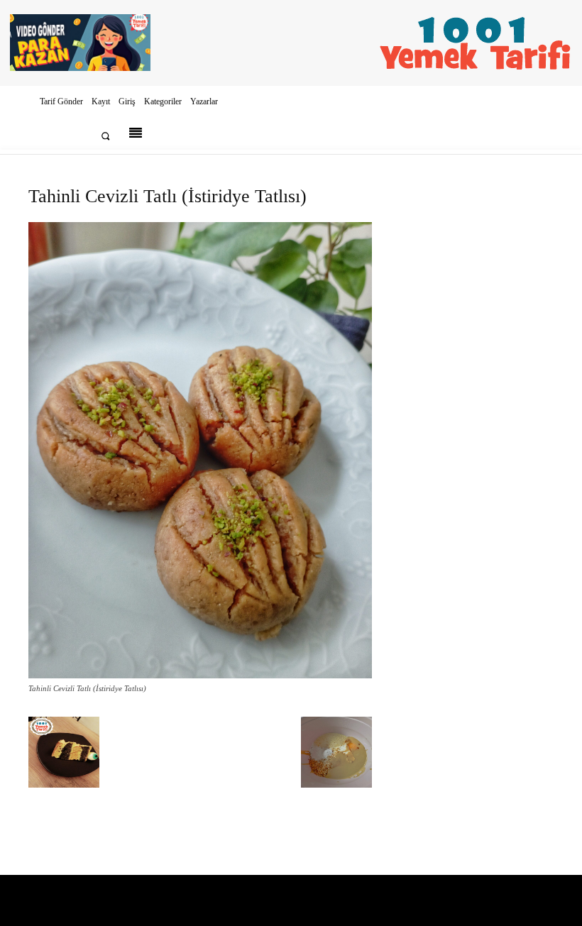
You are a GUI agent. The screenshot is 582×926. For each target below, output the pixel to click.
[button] (105, 136)
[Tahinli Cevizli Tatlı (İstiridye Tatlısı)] (200, 675)
